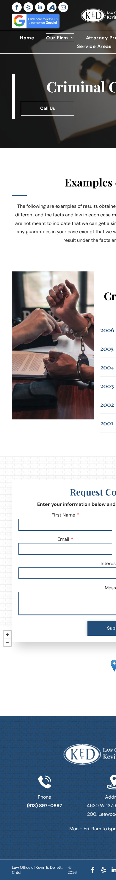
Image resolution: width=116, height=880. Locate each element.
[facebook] (17, 7)
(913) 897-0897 (44, 805)
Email (63, 539)
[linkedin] (40, 7)
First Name (63, 515)
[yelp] (28, 7)
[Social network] (52, 7)
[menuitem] (27, 37)
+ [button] (7, 634)
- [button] (7, 642)
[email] (63, 7)
